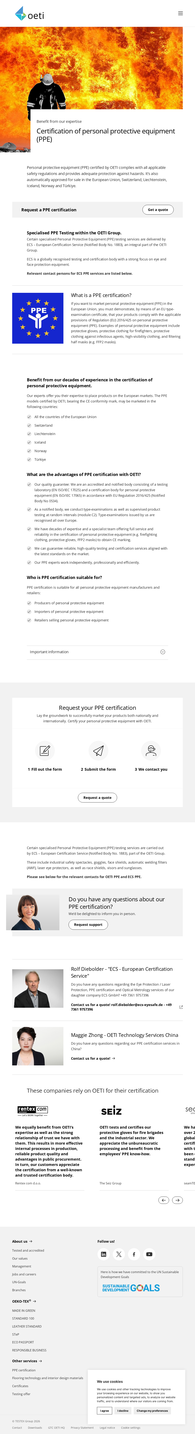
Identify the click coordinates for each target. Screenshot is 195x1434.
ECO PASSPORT (23, 1342)
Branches (19, 1290)
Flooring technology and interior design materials (47, 1378)
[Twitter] (119, 1254)
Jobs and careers (24, 1274)
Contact (17, 1427)
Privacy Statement (82, 1427)
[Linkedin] (104, 1254)
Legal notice (107, 1427)
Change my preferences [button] (152, 1410)
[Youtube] (149, 1254)
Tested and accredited (28, 1250)
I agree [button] (104, 1410)
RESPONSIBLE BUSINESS (29, 1350)
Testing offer (21, 1394)
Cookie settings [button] (130, 1427)
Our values (20, 1258)
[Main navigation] (180, 13)
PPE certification (24, 1370)
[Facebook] (134, 1254)
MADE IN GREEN (23, 1311)
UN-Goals (19, 1282)
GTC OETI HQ (56, 1427)
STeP (15, 1334)
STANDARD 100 (23, 1318)
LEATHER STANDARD (27, 1326)
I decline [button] (122, 1410)
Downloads (35, 1427)
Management (21, 1266)
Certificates (20, 1386)
